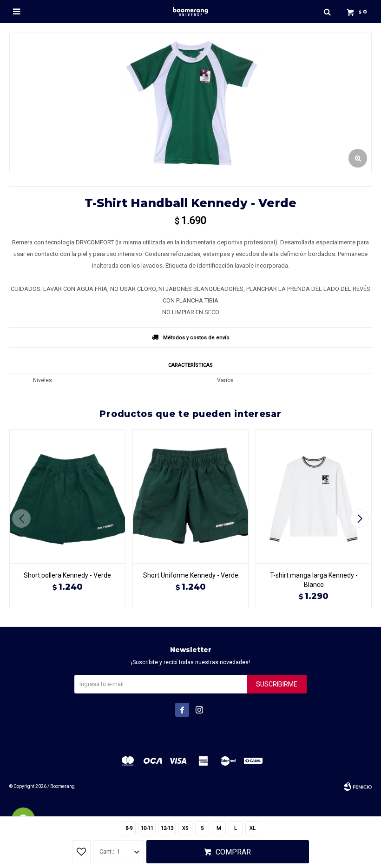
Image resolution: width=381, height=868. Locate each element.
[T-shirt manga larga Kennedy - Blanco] (314, 496)
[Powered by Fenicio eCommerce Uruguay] (358, 787)
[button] (327, 11)
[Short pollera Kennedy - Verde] (67, 496)
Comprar (233, 852)
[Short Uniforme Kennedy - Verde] (190, 496)
